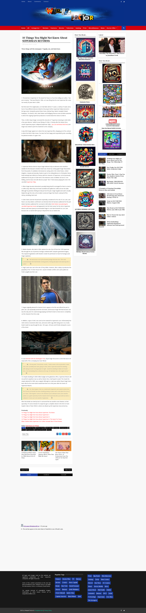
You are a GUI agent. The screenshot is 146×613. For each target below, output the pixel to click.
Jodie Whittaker (74, 589)
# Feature (56, 428)
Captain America (61, 596)
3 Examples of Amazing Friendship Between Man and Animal (110, 189)
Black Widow (72, 596)
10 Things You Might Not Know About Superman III (35, 417)
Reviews (45, 28)
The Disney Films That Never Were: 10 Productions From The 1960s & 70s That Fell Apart (61, 456)
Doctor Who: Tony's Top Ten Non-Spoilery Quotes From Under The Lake (116, 176)
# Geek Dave (63, 428)
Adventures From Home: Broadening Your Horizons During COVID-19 (115, 195)
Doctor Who (111, 28)
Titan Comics (105, 579)
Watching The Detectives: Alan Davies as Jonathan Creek (111, 54)
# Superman (30, 429)
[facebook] (121, 1)
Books (57, 586)
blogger (64, 474)
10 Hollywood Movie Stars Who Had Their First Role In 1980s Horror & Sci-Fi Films (28, 455)
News (103, 28)
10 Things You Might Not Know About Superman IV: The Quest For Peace (41, 419)
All (28, 28)
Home (23, 1)
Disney (58, 589)
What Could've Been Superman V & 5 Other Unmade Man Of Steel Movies (41, 421)
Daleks (109, 590)
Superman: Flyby (31, 182)
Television (70, 28)
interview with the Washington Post (35, 358)
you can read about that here (60, 124)
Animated (91, 593)
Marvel (90, 583)
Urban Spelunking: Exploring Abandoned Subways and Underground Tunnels (111, 224)
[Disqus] (46, 499)
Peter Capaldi (73, 582)
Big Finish (97, 576)
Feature (58, 579)
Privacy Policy (48, 610)
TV (73, 579)
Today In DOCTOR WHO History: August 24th (114, 202)
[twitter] (124, 1)
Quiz (79, 596)
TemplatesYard (39, 610)
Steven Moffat (98, 586)
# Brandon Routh (30, 428)
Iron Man (110, 597)
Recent (111, 154)
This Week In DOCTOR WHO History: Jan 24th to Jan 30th (116, 209)
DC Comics (106, 583)
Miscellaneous (94, 28)
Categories (35, 28)
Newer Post (24, 470)
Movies (61, 28)
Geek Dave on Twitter (32, 426)
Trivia (97, 579)
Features (54, 28)
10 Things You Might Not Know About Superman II (35, 415)
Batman (64, 589)
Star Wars (98, 583)
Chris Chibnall (60, 593)
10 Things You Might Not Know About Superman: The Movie (38, 412)
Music (90, 586)
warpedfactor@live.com (28, 594)
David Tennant (74, 586)
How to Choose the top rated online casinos (115, 215)
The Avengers (92, 600)
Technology (92, 597)
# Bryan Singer (40, 428)
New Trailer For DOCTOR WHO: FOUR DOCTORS (115, 168)
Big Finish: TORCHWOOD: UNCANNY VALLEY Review (115, 182)
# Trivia (49, 429)
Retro (106, 586)
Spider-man (70, 593)
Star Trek (64, 586)
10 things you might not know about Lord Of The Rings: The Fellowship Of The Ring (110, 161)
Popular (102, 154)
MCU (104, 593)
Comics (64, 582)
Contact (46, 1)
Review (58, 582)
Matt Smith (101, 590)
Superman (101, 597)
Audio (110, 593)
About (30, 1)
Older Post (68, 470)
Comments (37, 1)
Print (85, 28)
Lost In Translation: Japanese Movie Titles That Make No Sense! (46, 454)
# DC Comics (49, 428)
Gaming (78, 28)
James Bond (92, 590)
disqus (29, 474)
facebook (46, 474)
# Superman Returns (40, 429)
